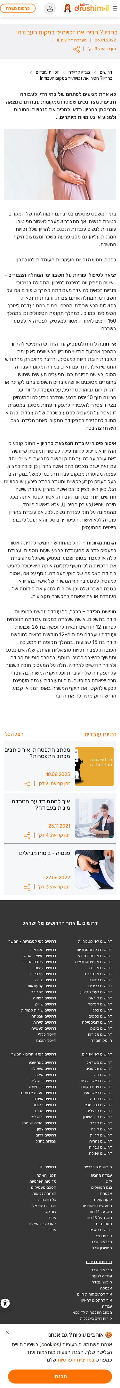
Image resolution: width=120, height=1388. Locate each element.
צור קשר (49, 1211)
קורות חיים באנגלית (96, 1318)
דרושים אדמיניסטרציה (93, 962)
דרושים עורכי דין (43, 974)
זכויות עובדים (47, 72)
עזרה (52, 1218)
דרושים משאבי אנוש (40, 955)
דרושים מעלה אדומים (38, 1093)
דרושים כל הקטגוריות (94, 949)
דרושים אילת (45, 1074)
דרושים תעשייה (43, 1028)
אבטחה (106, 1193)
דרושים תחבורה (43, 992)
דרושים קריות (101, 1135)
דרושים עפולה (100, 1153)
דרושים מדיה (45, 980)
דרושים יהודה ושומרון (39, 1123)
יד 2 (109, 1181)
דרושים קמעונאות (42, 986)
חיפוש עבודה (102, 1282)
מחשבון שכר (102, 1248)
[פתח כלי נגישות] (5, 1303)
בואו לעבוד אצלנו (42, 1224)
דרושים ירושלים (43, 1080)
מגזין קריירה (79, 72)
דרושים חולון (102, 1074)
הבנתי (60, 1376)
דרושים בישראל (99, 1062)
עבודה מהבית (101, 1175)
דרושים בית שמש (42, 1087)
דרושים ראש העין (98, 1093)
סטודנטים (104, 1224)
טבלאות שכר (101, 1242)
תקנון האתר (46, 1175)
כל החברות (47, 1199)
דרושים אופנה (100, 968)
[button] (76, 49)
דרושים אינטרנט (98, 974)
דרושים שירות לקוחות (38, 1010)
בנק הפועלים (101, 1187)
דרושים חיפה (101, 1129)
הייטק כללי (47, 1034)
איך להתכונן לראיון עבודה (96, 1303)
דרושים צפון (46, 1129)
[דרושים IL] (91, 8)
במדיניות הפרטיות (75, 1360)
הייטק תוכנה (46, 1040)
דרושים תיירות (44, 1022)
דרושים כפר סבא (98, 1105)
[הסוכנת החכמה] (67, 8)
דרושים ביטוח (101, 980)
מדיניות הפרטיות (42, 1181)
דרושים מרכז (45, 1111)
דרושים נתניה (101, 1099)
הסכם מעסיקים (43, 1187)
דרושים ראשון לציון (96, 1080)
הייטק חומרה (101, 1040)
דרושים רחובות (44, 1105)
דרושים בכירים (100, 986)
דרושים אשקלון (43, 1068)
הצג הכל (14, 734)
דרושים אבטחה (43, 1016)
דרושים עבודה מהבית (39, 962)
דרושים (106, 72)
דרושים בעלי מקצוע (96, 992)
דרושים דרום (46, 1135)
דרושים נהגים (101, 1230)
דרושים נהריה (100, 1141)
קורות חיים (103, 1236)
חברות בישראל (44, 1205)
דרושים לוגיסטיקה (97, 1022)
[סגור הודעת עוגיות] (7, 1333)
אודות (51, 1230)
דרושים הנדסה (100, 1004)
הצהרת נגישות (44, 1193)
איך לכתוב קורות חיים (94, 1294)
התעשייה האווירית (97, 1205)
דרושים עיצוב (45, 968)
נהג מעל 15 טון (99, 1218)
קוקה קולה (103, 1199)
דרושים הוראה (100, 998)
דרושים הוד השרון (97, 1117)
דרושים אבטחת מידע (95, 955)
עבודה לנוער (102, 1276)
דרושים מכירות (100, 1034)
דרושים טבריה (100, 1147)
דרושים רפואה (44, 998)
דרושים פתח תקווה (96, 1087)
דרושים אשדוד (44, 1099)
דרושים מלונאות (43, 949)
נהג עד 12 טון (101, 1211)
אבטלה (106, 1288)
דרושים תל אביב (99, 1068)
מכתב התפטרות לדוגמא (92, 1312)
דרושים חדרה (101, 1123)
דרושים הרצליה (99, 1111)
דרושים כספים (100, 1016)
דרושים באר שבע (42, 1062)
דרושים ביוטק (101, 1028)
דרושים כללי (102, 1010)
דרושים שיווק (45, 1004)
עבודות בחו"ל (46, 1141)
